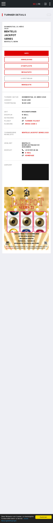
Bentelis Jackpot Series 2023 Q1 (36, 132)
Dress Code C (31, 124)
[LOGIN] (45, 4)
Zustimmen (43, 517)
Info (26, 53)
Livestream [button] (26, 78)
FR (39, 4)
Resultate (26, 72)
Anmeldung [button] (26, 59)
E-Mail (28, 153)
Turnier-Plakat (32, 121)
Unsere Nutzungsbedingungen (14, 519)
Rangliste (27, 84)
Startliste (26, 66)
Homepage (29, 155)
